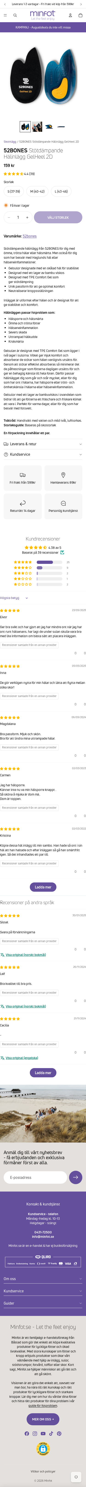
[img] (10, 610)
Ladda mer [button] (43, 887)
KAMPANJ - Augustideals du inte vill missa (43, 27)
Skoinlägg (10, 142)
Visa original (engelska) (22, 1058)
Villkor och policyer (43, 1471)
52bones (30, 236)
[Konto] (70, 15)
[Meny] (5, 15)
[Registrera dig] (75, 1177)
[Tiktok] (51, 1433)
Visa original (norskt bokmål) (26, 954)
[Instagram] (35, 1433)
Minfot (48, 1481)
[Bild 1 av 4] (25, 127)
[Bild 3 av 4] (49, 127)
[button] (14, 174)
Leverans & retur (23, 443)
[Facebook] (27, 1433)
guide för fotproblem (42, 1405)
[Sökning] (15, 15)
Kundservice (20, 454)
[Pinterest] (59, 1433)
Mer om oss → (43, 1419)
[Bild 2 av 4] (37, 127)
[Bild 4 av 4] (61, 127)
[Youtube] (43, 1433)
